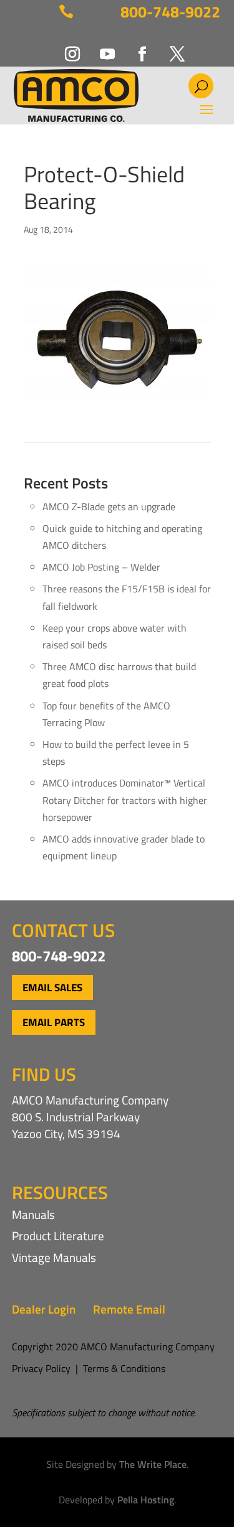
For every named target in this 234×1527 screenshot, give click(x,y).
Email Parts (53, 1022)
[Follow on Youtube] (100, 47)
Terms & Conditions (124, 1368)
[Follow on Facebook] (135, 47)
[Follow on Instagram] (65, 47)
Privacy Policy (41, 1368)
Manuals (33, 1214)
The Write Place (153, 1464)
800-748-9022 (170, 12)
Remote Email (129, 1309)
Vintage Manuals (54, 1257)
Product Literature (58, 1235)
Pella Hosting (145, 1499)
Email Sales (52, 987)
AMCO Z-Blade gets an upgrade (108, 506)
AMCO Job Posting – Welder (101, 566)
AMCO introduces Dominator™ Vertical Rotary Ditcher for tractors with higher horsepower (124, 799)
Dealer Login (44, 1309)
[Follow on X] (170, 47)
